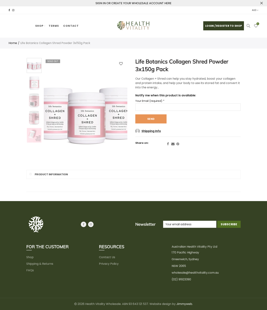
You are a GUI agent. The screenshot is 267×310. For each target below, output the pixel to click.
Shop (39, 26)
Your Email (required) (149, 101)
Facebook (168, 144)
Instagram (91, 224)
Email (173, 144)
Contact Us (107, 257)
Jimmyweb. (184, 304)
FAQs (30, 270)
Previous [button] (53, 111)
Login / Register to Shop (223, 26)
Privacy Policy (109, 264)
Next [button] (118, 111)
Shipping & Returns (39, 264)
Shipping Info (151, 131)
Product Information (51, 174)
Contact (71, 26)
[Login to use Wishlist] (121, 63)
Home (13, 43)
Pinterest (177, 144)
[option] (85, 111)
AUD (254, 10)
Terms (54, 26)
